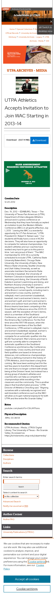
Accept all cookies (27, 579)
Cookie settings (36, 561)
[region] (27, 567)
